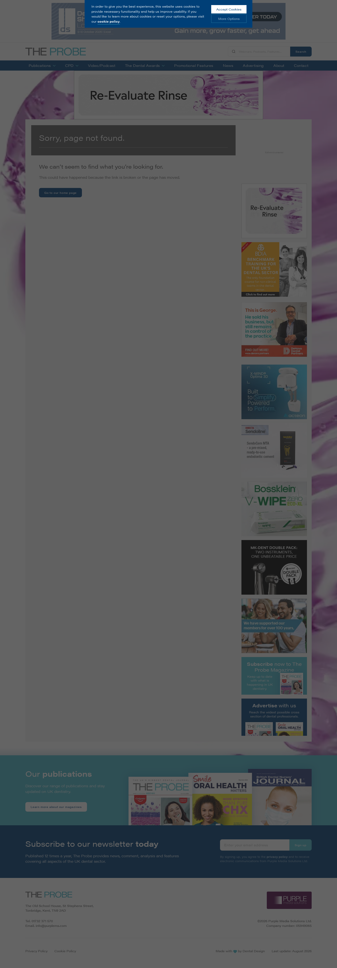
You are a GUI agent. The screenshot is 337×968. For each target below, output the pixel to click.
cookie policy (109, 21)
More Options (229, 18)
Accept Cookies (228, 9)
